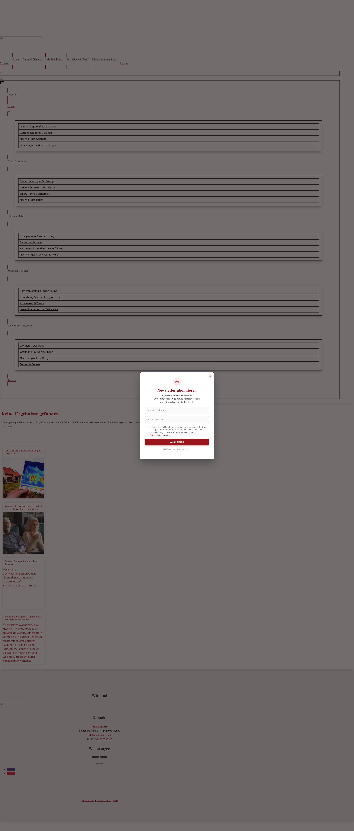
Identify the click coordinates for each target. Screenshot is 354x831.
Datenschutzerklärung (160, 435)
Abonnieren (177, 442)
